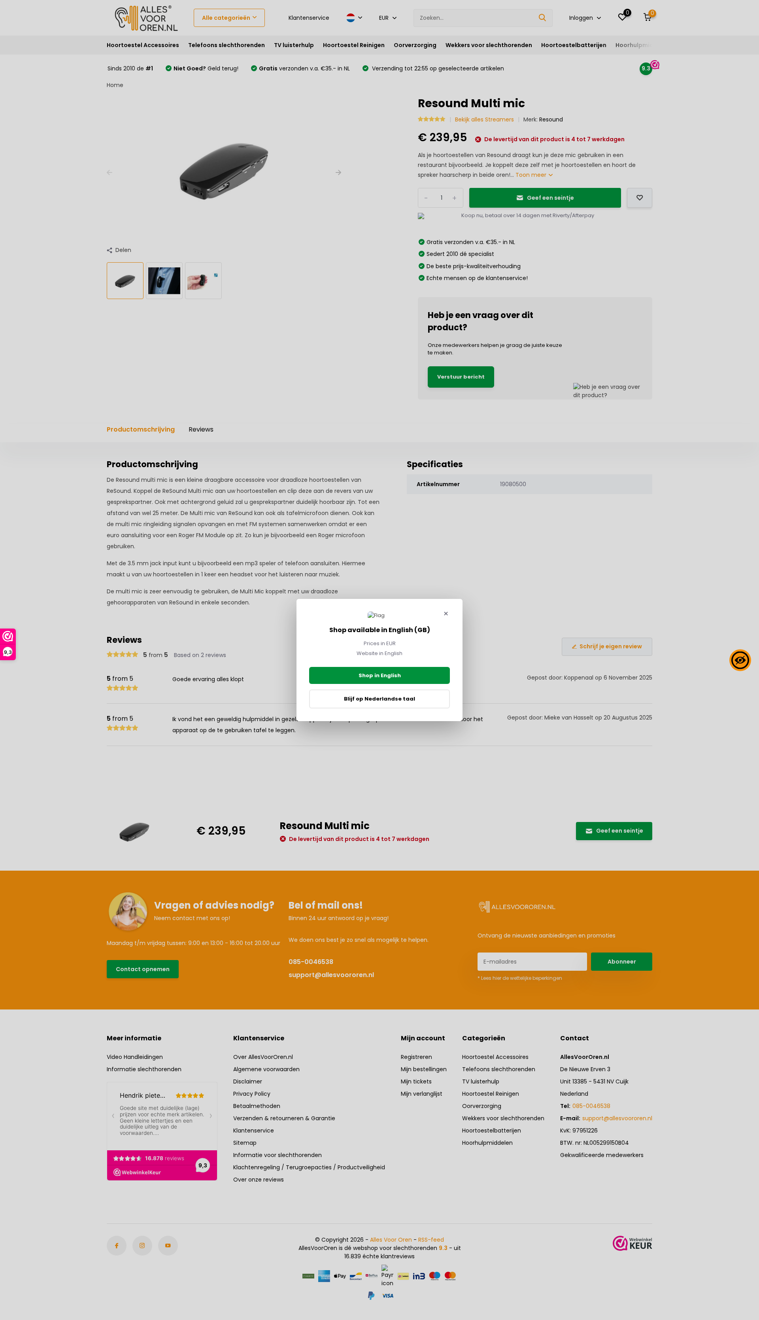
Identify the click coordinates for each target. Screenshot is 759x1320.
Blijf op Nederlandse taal (379, 699)
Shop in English (380, 675)
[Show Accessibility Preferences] (740, 660)
